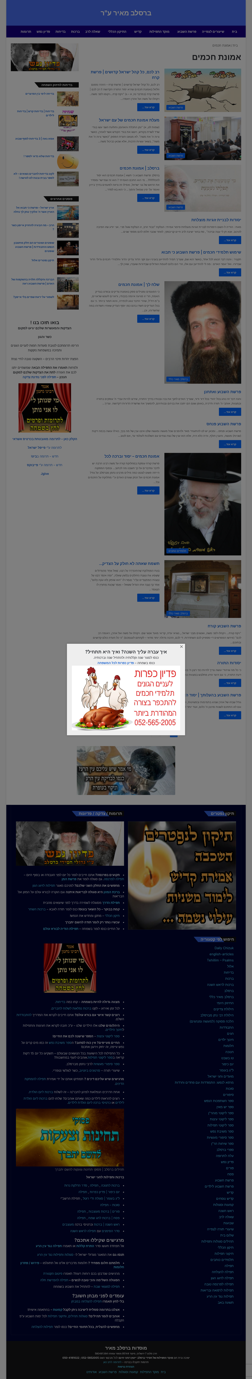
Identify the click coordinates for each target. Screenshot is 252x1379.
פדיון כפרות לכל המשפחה (115, 663)
